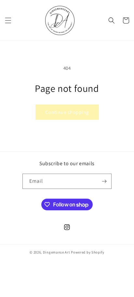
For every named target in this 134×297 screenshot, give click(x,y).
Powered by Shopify (87, 252)
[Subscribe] (104, 181)
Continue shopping (67, 112)
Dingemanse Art (56, 252)
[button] (8, 20)
